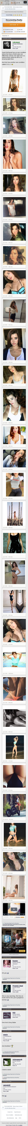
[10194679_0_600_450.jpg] (15, 458)
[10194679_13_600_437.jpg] (15, 182)
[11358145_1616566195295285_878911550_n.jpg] (15, 834)
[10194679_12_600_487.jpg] (15, 861)
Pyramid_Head (18, 986)
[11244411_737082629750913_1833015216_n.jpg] (15, 601)
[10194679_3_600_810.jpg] (15, 405)
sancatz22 (6, 1085)
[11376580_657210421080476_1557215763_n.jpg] (15, 805)
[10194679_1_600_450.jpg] (15, 435)
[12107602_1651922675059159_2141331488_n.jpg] (15, 514)
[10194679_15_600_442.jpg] (15, 125)
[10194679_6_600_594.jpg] (15, 311)
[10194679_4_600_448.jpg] (15, 374)
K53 (14, 1012)
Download (20, 917)
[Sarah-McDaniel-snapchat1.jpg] (15, 718)
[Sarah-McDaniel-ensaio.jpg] (15, 80)
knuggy (15, 961)
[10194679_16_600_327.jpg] (15, 104)
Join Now (13, 24)
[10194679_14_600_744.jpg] (15, 154)
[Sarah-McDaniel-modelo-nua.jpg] (15, 747)
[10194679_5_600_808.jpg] (15, 344)
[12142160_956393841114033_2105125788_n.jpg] (15, 543)
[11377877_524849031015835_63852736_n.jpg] (15, 572)
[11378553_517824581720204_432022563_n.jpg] (15, 484)
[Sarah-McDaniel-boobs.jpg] (15, 776)
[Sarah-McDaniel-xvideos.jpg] (15, 659)
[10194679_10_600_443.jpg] (15, 232)
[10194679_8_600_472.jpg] (15, 255)
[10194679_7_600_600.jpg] (15, 282)
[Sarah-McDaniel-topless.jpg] (15, 689)
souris (5, 1034)
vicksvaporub (17, 1059)
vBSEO (20, 1125)
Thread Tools (5, 35)
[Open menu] (25, 2)
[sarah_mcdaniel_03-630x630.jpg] (15, 630)
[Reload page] (3, 8)
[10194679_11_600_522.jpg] (15, 207)
